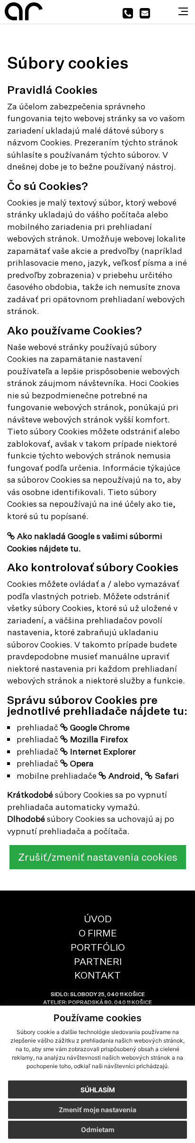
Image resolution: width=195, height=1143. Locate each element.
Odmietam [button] (98, 1129)
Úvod (98, 919)
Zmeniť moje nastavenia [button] (97, 1110)
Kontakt (97, 975)
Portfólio (98, 947)
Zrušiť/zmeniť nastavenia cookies (97, 857)
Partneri (98, 961)
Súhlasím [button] (97, 1090)
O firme (98, 933)
